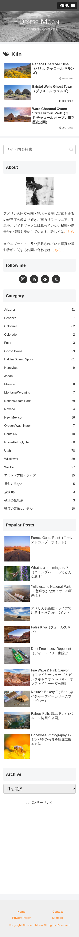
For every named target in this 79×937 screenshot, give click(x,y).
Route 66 (39, 434)
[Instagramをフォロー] (23, 279)
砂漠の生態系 (39, 500)
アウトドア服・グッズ (39, 475)
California (39, 326)
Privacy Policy (21, 917)
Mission (39, 384)
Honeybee (39, 367)
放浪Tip (39, 492)
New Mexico (39, 417)
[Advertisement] (39, 845)
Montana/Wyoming (39, 392)
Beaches (39, 318)
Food (39, 342)
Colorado (39, 334)
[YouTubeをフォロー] (34, 279)
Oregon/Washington (39, 425)
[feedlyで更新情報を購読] (45, 279)
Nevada (39, 409)
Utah (39, 450)
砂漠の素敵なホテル (39, 508)
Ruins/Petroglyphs (39, 442)
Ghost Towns (39, 351)
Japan (39, 376)
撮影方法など (39, 484)
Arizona (39, 309)
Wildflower (39, 459)
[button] (71, 149)
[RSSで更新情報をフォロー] (56, 279)
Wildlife (39, 467)
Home (21, 911)
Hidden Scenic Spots (39, 359)
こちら (69, 231)
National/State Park (39, 401)
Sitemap (57, 917)
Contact (57, 911)
